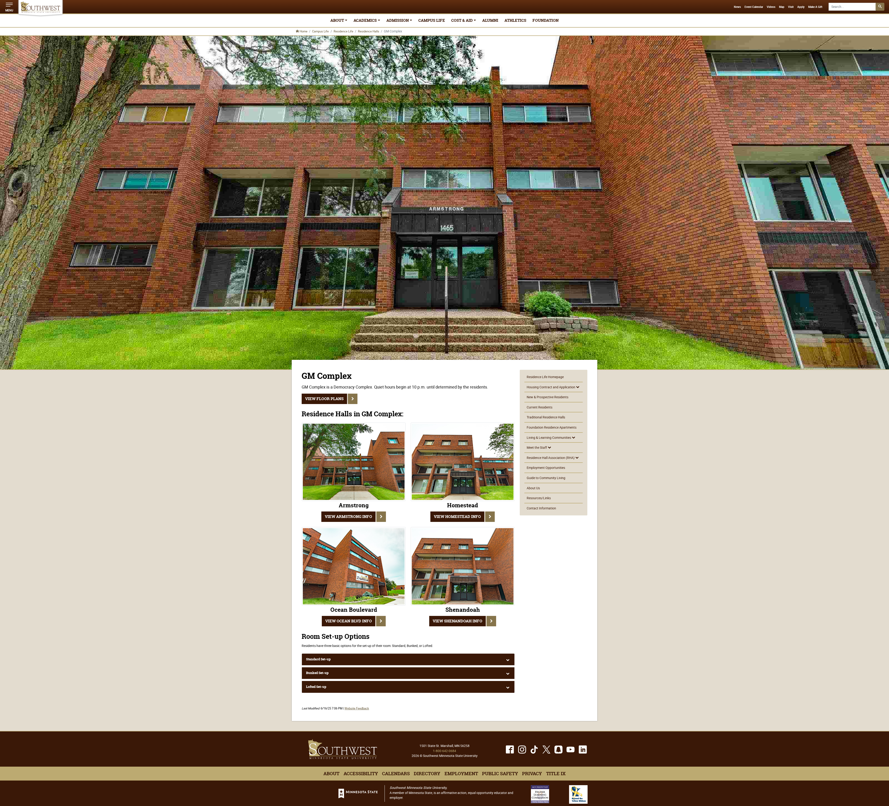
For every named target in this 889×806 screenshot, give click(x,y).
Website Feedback (356, 708)
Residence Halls (368, 31)
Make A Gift (815, 7)
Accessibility (361, 773)
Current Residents (539, 407)
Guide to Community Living (546, 478)
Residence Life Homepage (545, 377)
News (737, 7)
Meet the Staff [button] (537, 447)
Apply (800, 7)
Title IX (556, 773)
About (331, 773)
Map (781, 7)
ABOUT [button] (337, 20)
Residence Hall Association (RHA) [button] (551, 457)
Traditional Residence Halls (546, 417)
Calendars (396, 773)
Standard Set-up (318, 659)
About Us (533, 488)
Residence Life (343, 31)
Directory (427, 773)
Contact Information (541, 508)
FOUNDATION (545, 20)
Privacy (532, 773)
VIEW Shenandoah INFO (457, 621)
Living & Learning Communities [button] (549, 437)
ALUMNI (490, 20)
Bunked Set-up (317, 673)
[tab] (408, 659)
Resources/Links (539, 498)
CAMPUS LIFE (431, 20)
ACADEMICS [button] (365, 20)
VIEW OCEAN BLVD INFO (348, 621)
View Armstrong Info (348, 516)
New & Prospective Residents (547, 397)
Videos (771, 7)
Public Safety (500, 773)
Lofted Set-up (316, 687)
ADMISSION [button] (397, 20)
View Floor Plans (324, 398)
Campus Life (320, 31)
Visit (791, 7)
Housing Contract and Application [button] (551, 387)
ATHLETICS (515, 20)
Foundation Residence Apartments (551, 427)
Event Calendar (754, 7)
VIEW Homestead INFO (457, 516)
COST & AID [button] (462, 20)
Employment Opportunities (546, 467)
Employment (461, 773)
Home (303, 31)
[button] (9, 6)
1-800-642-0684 (444, 751)
